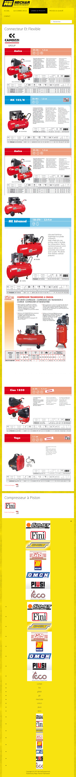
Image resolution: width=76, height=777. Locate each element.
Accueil (6, 11)
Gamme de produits (38, 11)
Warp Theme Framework (42, 773)
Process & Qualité (56, 11)
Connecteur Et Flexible (22, 28)
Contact (7, 16)
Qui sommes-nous (20, 11)
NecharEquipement (44, 771)
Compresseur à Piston (22, 497)
